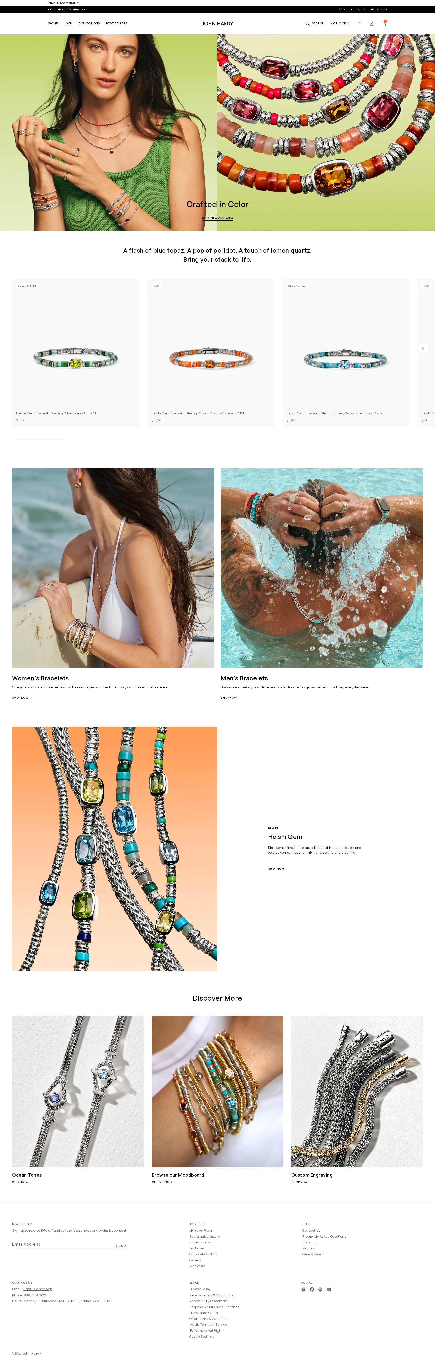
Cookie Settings (201, 1336)
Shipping (309, 1242)
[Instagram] (303, 1289)
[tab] (37, 440)
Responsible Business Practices (214, 1307)
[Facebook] (312, 1289)
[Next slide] (423, 349)
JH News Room (201, 1230)
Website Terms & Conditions (211, 1295)
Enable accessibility (64, 3)
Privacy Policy (200, 1289)
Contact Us (311, 1230)
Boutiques (197, 1248)
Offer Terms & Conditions (209, 1319)
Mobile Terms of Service (208, 1324)
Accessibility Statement (208, 1301)
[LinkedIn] (329, 1289)
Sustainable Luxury (204, 1236)
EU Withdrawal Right (206, 1330)
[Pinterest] (320, 1289)
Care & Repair (313, 1254)
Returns (308, 1248)
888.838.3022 (35, 1295)
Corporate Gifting (203, 1254)
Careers (195, 1260)
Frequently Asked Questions (324, 1236)
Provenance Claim (203, 1313)
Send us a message (37, 1289)
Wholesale (197, 1266)
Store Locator (200, 1242)
